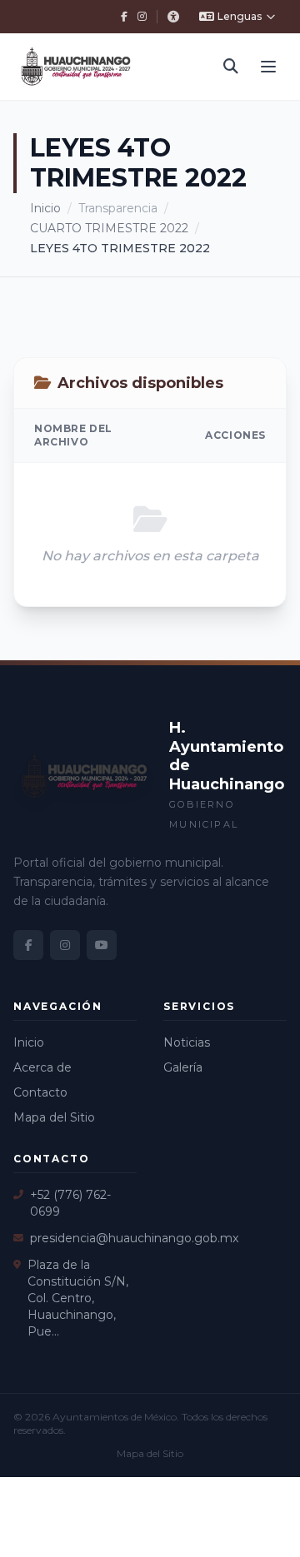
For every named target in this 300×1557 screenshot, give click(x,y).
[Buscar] (231, 67)
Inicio (45, 208)
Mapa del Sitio (54, 1117)
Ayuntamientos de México (114, 1416)
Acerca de (42, 1067)
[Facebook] (124, 16)
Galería (182, 1067)
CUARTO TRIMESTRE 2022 (109, 228)
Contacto (40, 1092)
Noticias (186, 1042)
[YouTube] (102, 945)
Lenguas (240, 16)
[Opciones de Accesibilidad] (173, 16)
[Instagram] (142, 16)
